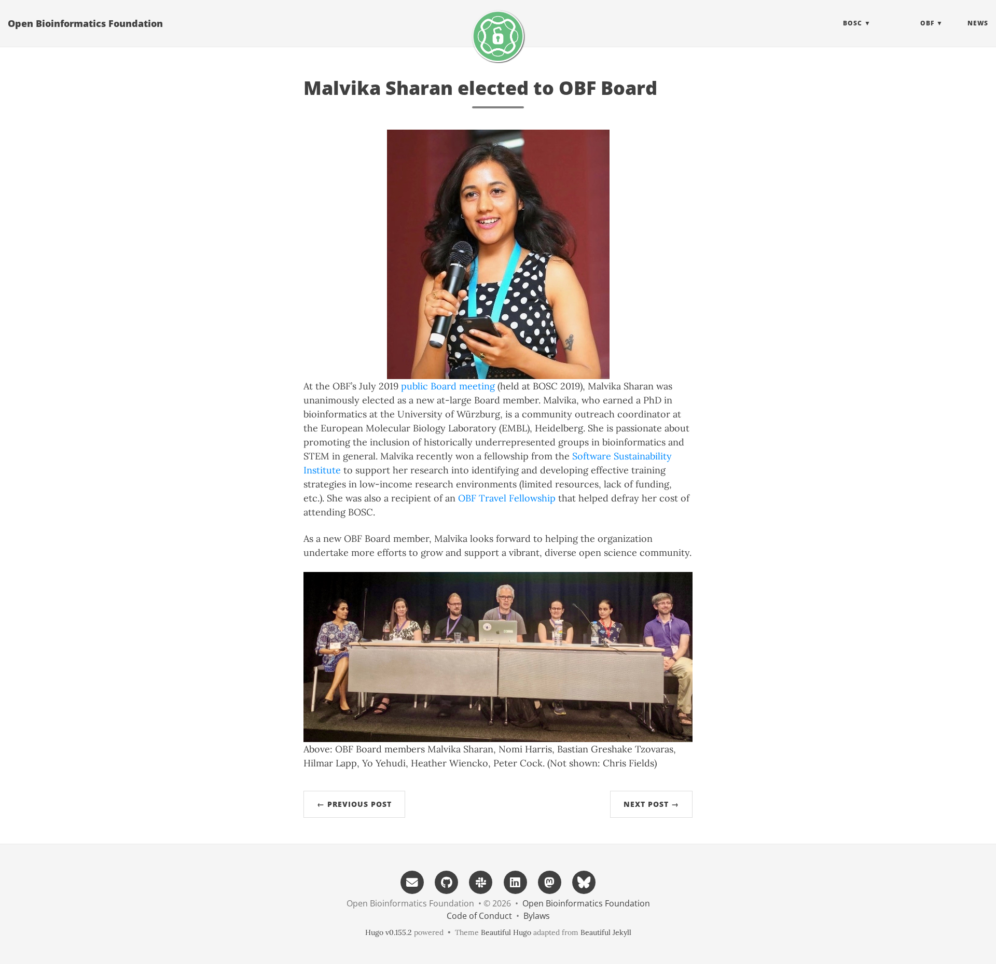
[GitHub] (446, 881)
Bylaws (536, 915)
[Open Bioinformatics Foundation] (498, 36)
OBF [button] (927, 23)
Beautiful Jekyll (605, 932)
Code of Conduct (479, 915)
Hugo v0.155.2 (388, 932)
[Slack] (480, 881)
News (977, 23)
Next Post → (651, 804)
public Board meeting (448, 386)
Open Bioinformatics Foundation (85, 23)
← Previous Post (354, 804)
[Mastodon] (549, 881)
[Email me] (411, 881)
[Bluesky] (584, 881)
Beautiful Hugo (506, 932)
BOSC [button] (852, 23)
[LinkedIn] (515, 881)
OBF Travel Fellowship (507, 498)
